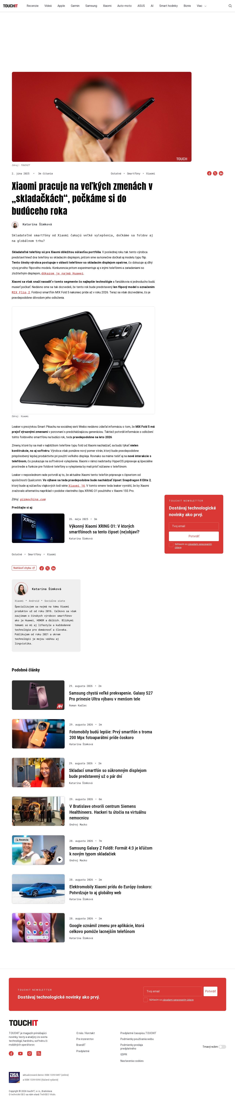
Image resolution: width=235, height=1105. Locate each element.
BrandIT (81, 1044)
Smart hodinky (168, 6)
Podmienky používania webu (137, 1039)
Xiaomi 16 (76, 485)
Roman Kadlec (78, 705)
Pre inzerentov (85, 1039)
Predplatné (82, 1051)
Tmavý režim (210, 1046)
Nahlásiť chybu (22, 567)
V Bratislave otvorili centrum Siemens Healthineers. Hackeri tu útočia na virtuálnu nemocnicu (107, 812)
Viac (200, 6)
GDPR (123, 1054)
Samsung (91, 6)
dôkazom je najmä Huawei (62, 273)
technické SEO (18, 1094)
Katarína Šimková (37, 224)
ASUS (141, 6)
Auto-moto (124, 6)
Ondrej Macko (78, 824)
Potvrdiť (194, 536)
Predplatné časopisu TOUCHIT (138, 1033)
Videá (48, 6)
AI (152, 6)
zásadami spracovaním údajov (178, 1000)
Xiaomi (107, 6)
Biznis (187, 6)
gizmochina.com (33, 499)
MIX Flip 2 (21, 292)
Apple (61, 6)
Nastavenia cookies (132, 1060)
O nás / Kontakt (85, 1033)
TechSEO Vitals (47, 1094)
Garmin (75, 6)
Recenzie (33, 6)
